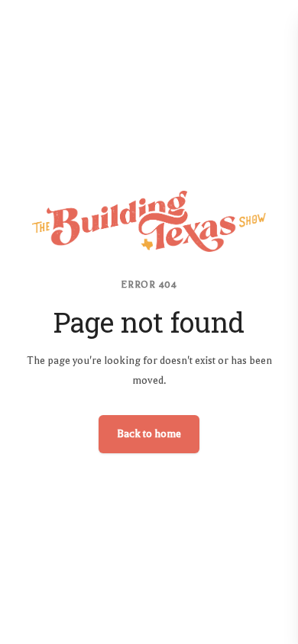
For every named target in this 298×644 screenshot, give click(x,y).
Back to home (149, 433)
